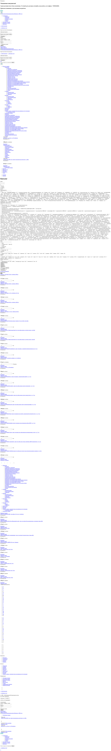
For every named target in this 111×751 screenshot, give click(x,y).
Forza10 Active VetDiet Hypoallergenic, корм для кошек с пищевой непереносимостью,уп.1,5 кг (18, 348)
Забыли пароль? (3, 47)
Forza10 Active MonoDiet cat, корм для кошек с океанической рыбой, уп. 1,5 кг (15, 376)
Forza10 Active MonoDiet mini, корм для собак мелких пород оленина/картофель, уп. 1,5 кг (18, 404)
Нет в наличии (8, 723)
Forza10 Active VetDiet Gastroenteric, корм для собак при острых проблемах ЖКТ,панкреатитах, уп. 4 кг (20, 441)
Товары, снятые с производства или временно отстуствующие (15, 509)
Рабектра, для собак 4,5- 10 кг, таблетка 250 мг (9, 311)
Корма (8, 101)
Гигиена (6, 109)
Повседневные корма (11, 93)
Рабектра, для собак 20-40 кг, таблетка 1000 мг (9, 283)
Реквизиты (7, 16)
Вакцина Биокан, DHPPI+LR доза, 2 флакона (9, 542)
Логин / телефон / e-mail (5, 39)
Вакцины (9, 68)
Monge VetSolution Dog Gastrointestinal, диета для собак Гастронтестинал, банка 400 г (17, 535)
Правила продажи (6, 685)
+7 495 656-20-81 (3, 26)
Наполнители (10, 99)
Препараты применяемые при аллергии (15, 80)
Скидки (5, 513)
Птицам (6, 104)
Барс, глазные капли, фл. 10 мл (6, 549)
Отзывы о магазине (9, 18)
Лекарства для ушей (11, 77)
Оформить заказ (6, 145)
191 (14, 463)
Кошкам (6, 95)
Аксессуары (7, 107)
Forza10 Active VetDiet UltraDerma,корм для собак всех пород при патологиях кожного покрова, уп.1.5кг (21, 450)
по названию (6, 271)
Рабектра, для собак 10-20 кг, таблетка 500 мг (9, 274)
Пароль (1, 41)
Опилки (9, 102)
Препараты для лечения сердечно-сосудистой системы (18, 85)
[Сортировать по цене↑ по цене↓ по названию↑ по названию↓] (3, 269)
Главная (4, 174)
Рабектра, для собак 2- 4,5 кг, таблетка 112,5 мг (9, 293)
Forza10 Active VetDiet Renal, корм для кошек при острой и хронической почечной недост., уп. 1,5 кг (20, 413)
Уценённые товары (9, 113)
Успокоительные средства (12, 78)
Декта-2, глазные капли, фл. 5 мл (6, 563)
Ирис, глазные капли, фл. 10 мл (6, 577)
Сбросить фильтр (4, 262)
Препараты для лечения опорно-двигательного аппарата (18, 81)
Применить (3, 266)
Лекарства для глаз (11, 76)
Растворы (9, 87)
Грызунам (7, 100)
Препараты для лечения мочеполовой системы (16, 82)
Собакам (6, 91)
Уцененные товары (11, 112)
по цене (2, 271)
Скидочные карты (6, 679)
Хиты (4, 172)
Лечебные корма (10, 92)
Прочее (8, 90)
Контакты (5, 24)
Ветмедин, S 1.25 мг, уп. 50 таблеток (8, 726)
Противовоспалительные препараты (14, 74)
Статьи (6, 20)
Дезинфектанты (10, 86)
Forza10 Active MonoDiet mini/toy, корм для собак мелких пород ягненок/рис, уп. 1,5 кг (17, 385)
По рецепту (5, 171)
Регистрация (2, 46)
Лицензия (7, 17)
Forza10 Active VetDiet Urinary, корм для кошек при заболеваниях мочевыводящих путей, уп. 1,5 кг (19, 432)
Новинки (4, 170)
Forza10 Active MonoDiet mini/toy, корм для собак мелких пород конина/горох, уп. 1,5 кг (17, 395)
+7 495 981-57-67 (3, 28)
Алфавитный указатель (7, 684)
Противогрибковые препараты (13, 73)
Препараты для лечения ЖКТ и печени (15, 83)
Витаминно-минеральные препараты (14, 71)
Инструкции (5, 169)
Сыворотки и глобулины (12, 69)
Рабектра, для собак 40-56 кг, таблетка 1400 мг (9, 302)
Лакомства (9, 94)
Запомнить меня (5, 44)
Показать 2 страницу (4, 460)
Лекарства (7, 67)
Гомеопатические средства (12, 75)
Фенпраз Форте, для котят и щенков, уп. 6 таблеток (10, 358)
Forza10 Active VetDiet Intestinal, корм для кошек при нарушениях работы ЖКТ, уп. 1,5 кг (17, 423)
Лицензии (5, 659)
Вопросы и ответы (6, 23)
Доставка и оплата (6, 22)
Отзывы (4, 660)
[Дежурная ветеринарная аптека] (7, 48)
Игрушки (7, 108)
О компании (5, 15)
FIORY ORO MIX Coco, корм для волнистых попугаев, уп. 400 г (16, 159)
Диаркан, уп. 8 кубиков (5, 556)
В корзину (5, 165)
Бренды (4, 168)
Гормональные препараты (12, 79)
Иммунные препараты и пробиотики (14, 70)
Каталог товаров (6, 66)
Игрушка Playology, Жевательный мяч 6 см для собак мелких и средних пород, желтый (17, 339)
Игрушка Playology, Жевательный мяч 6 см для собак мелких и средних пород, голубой (17, 330)
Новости (6, 19)
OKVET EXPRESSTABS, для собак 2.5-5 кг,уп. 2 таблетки (12, 514)
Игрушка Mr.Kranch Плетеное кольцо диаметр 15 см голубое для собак (14, 320)
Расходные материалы (11, 88)
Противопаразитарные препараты (14, 72)
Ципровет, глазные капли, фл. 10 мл (7, 570)
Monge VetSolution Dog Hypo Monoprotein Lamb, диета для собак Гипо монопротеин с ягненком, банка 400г (21, 521)
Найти (13, 62)
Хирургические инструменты (13, 89)
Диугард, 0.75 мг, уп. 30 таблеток (7, 367)
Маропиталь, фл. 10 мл (4, 528)
